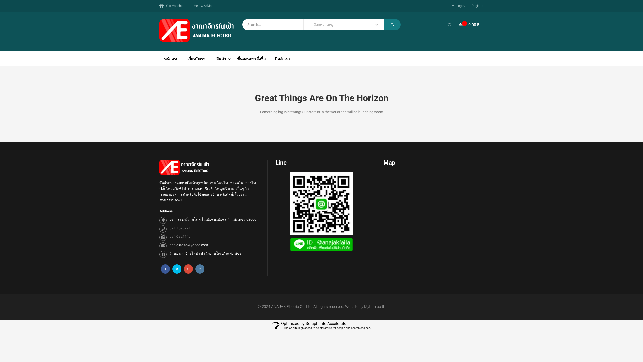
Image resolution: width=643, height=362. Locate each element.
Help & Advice (203, 5)
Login (460, 5)
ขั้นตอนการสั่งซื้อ (251, 59)
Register (478, 5)
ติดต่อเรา (282, 59)
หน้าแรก (171, 59)
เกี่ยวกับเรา (196, 59)
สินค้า (221, 59)
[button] (469, 25)
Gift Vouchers (175, 5)
